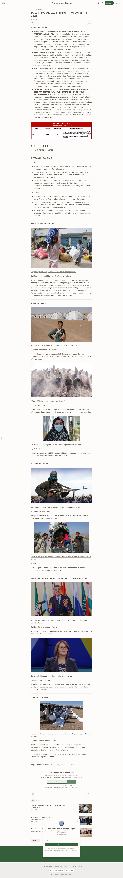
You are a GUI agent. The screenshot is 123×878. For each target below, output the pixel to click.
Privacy (65, 866)
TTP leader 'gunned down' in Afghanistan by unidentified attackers (56, 507)
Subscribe (109, 3)
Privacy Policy (74, 850)
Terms (69, 866)
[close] (77, 821)
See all (34, 840)
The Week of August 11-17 (42, 817)
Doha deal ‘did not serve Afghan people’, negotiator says (52, 676)
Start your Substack (57, 870)
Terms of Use (69, 848)
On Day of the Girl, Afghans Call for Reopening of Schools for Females (57, 445)
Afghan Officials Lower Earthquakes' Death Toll (48, 401)
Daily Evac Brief (36, 9)
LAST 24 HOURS (35, 808)
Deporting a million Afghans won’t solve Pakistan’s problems (53, 272)
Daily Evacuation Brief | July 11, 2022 (48, 805)
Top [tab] (33, 801)
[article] (61, 809)
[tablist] (35, 800)
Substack (53, 874)
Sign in (118, 3)
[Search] (98, 3)
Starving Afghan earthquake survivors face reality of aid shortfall (55, 346)
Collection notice (77, 866)
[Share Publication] (102, 3)
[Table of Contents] (2, 439)
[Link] (28, 27)
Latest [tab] (37, 801)
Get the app (69, 870)
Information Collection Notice (61, 850)
